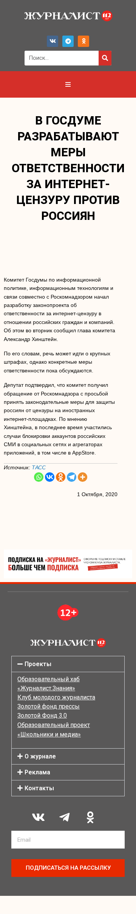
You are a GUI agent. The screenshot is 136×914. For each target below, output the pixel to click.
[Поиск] (105, 58)
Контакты (39, 788)
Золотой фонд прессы (48, 706)
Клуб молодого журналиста (56, 697)
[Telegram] (68, 41)
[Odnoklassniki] (83, 41)
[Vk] (52, 41)
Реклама (37, 772)
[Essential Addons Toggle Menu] (68, 84)
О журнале (40, 756)
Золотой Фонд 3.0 (42, 715)
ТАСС (39, 467)
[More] (82, 477)
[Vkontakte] (49, 477)
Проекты (38, 664)
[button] (68, 664)
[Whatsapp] (38, 477)
